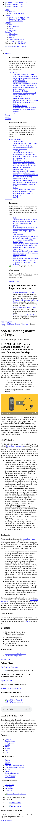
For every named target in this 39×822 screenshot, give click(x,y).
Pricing (7, 115)
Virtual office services (12, 773)
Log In (7, 10)
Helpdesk (8, 739)
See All (15, 197)
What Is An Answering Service (23, 293)
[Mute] (28, 413)
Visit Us (11, 37)
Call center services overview (14, 767)
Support (7, 15)
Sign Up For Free (6, 680)
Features (25, 260)
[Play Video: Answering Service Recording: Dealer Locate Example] (19, 403)
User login (8, 787)
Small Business (25, 145)
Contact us (8, 790)
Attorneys (25, 154)
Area (6, 750)
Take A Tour (13, 72)
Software (25, 228)
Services (8, 53)
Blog (25, 220)
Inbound (25, 324)
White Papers (25, 252)
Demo (7, 117)
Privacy (7, 748)
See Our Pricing (6, 659)
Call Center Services (25, 85)
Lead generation (10, 775)
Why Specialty (14, 26)
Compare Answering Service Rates (24, 315)
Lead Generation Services (25, 101)
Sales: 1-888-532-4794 (16, 39)
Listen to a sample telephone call (15, 654)
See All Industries (15, 139)
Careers (11, 28)
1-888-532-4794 (22, 43)
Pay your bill (9, 788)
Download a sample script (13, 656)
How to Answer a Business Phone (24, 307)
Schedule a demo (6, 820)
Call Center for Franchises (9, 667)
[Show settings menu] (32, 413)
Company (8, 23)
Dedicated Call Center (24, 93)
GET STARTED (6, 322)
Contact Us (8, 32)
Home (3, 324)
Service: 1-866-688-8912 (17, 41)
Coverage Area (25, 244)
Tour (14, 113)
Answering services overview (14, 766)
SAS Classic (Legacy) (16, 13)
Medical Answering (25, 172)
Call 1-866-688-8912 (16, 21)
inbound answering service (15, 446)
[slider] (17, 413)
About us (8, 764)
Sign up (27, 621)
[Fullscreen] (36, 413)
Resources (8, 199)
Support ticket (9, 785)
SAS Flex (12, 11)
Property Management (25, 182)
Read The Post (14, 281)
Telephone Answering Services (25, 77)
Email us (12, 36)
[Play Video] (3, 413)
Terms (7, 746)
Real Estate (24, 163)
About (11, 24)
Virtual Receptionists (24, 108)
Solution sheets (10, 741)
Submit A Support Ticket (17, 19)
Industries (8, 119)
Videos (7, 745)
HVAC (24, 191)
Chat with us (13, 34)
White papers (9, 743)
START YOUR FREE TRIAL (11, 688)
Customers (12, 30)
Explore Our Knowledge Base (19, 17)
